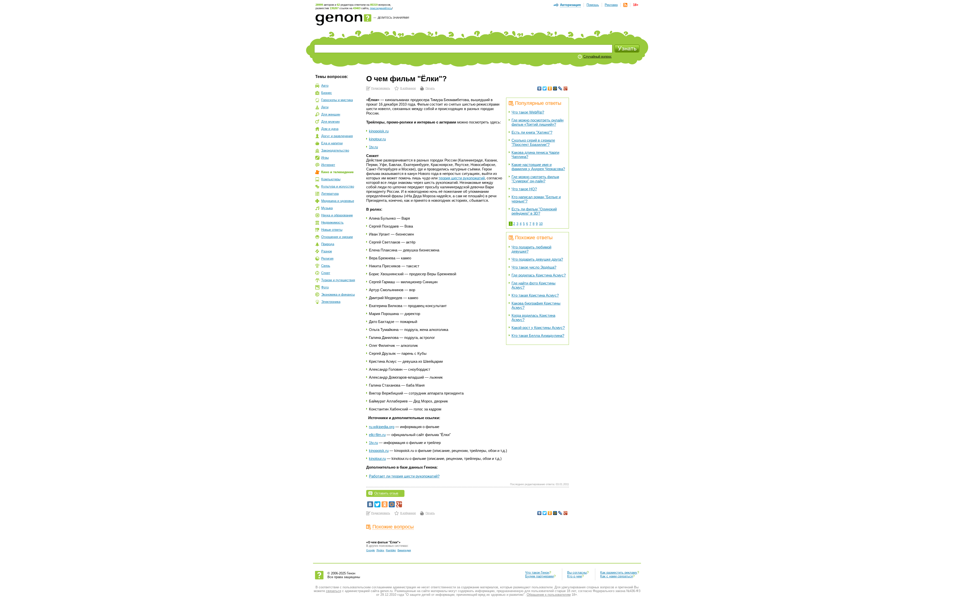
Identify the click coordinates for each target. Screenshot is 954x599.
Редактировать (380, 88)
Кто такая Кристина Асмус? (535, 295)
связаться (333, 591)
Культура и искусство (337, 186)
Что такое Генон (537, 572)
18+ (635, 5)
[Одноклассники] (550, 88)
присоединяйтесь (381, 8)
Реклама (611, 5)
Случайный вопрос (597, 56)
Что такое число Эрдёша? (534, 267)
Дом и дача (329, 129)
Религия (327, 258)
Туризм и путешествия (338, 280)
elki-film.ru (377, 435)
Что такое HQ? (524, 189)
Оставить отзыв (386, 493)
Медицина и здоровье (337, 201)
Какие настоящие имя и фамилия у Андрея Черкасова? (538, 166)
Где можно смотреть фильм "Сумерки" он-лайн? (535, 179)
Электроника (330, 302)
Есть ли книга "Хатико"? (532, 132)
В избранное (408, 88)
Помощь (593, 5)
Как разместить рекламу (618, 572)
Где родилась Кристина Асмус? (539, 275)
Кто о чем (574, 576)
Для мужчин (330, 121)
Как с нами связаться (616, 576)
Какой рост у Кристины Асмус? (538, 327)
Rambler (391, 550)
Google (370, 550)
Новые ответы (331, 230)
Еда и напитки (332, 143)
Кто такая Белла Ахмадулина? (538, 335)
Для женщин (330, 114)
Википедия (404, 550)
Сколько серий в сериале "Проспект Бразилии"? (533, 142)
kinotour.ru (377, 139)
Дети (324, 107)
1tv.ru (373, 147)
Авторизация (570, 5)
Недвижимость (332, 222)
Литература (330, 194)
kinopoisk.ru (379, 131)
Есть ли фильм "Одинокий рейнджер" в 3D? (534, 211)
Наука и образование (337, 215)
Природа (327, 244)
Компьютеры (330, 179)
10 (541, 224)
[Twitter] (544, 88)
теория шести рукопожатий (461, 178)
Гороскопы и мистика (337, 100)
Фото (325, 287)
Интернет (328, 165)
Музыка (327, 208)
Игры (325, 158)
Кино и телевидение (337, 172)
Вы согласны (577, 572)
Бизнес (326, 93)
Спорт (325, 273)
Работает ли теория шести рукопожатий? (404, 476)
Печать (430, 88)
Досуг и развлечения (337, 136)
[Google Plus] (565, 88)
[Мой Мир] (555, 88)
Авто (324, 85)
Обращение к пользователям (549, 595)
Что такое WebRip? (528, 112)
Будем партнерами (539, 576)
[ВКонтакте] (539, 88)
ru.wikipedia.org (381, 427)
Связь (325, 266)
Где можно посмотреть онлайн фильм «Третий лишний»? (537, 122)
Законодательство (335, 150)
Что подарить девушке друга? (537, 259)
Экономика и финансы (338, 294)
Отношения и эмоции (337, 237)
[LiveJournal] (560, 88)
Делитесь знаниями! (393, 17)
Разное (326, 251)
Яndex (380, 550)
